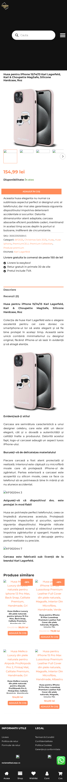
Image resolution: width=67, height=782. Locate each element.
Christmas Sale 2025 (35, 239)
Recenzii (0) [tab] (11, 296)
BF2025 (19, 239)
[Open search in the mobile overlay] (33, 35)
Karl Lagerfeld (22, 251)
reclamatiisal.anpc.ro (11, 763)
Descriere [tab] (9, 289)
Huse (51, 239)
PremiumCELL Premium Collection (33, 243)
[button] (62, 35)
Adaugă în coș (31, 191)
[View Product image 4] (59, 156)
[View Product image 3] (43, 156)
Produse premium (13, 247)
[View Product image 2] (27, 156)
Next (62, 156)
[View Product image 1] (10, 156)
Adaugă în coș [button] (17, 633)
